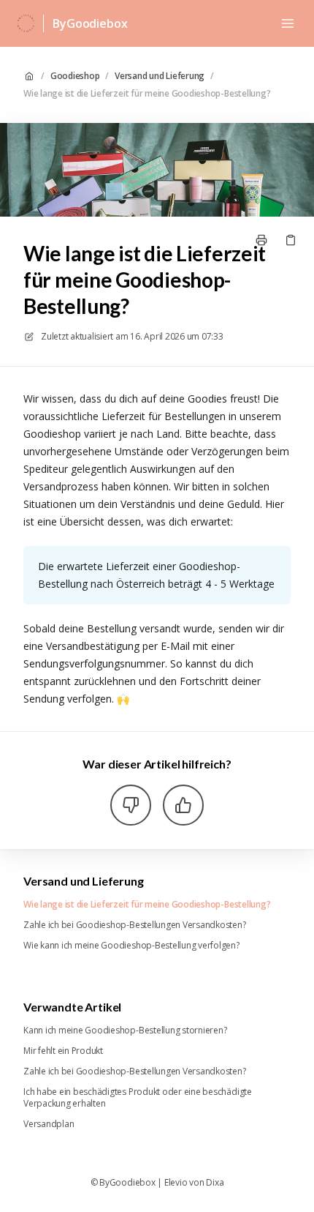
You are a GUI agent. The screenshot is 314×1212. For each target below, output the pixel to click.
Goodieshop (75, 76)
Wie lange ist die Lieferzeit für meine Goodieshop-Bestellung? (146, 94)
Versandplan (48, 1124)
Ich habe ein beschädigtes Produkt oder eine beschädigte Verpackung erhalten (137, 1098)
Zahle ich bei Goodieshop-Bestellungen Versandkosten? (134, 925)
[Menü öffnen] (287, 23)
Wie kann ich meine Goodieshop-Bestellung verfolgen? (131, 945)
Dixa (214, 1183)
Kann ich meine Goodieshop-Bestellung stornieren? (124, 1030)
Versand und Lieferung (159, 76)
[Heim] (26, 23)
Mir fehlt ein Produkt (63, 1051)
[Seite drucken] (261, 240)
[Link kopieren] (290, 240)
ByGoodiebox (90, 23)
